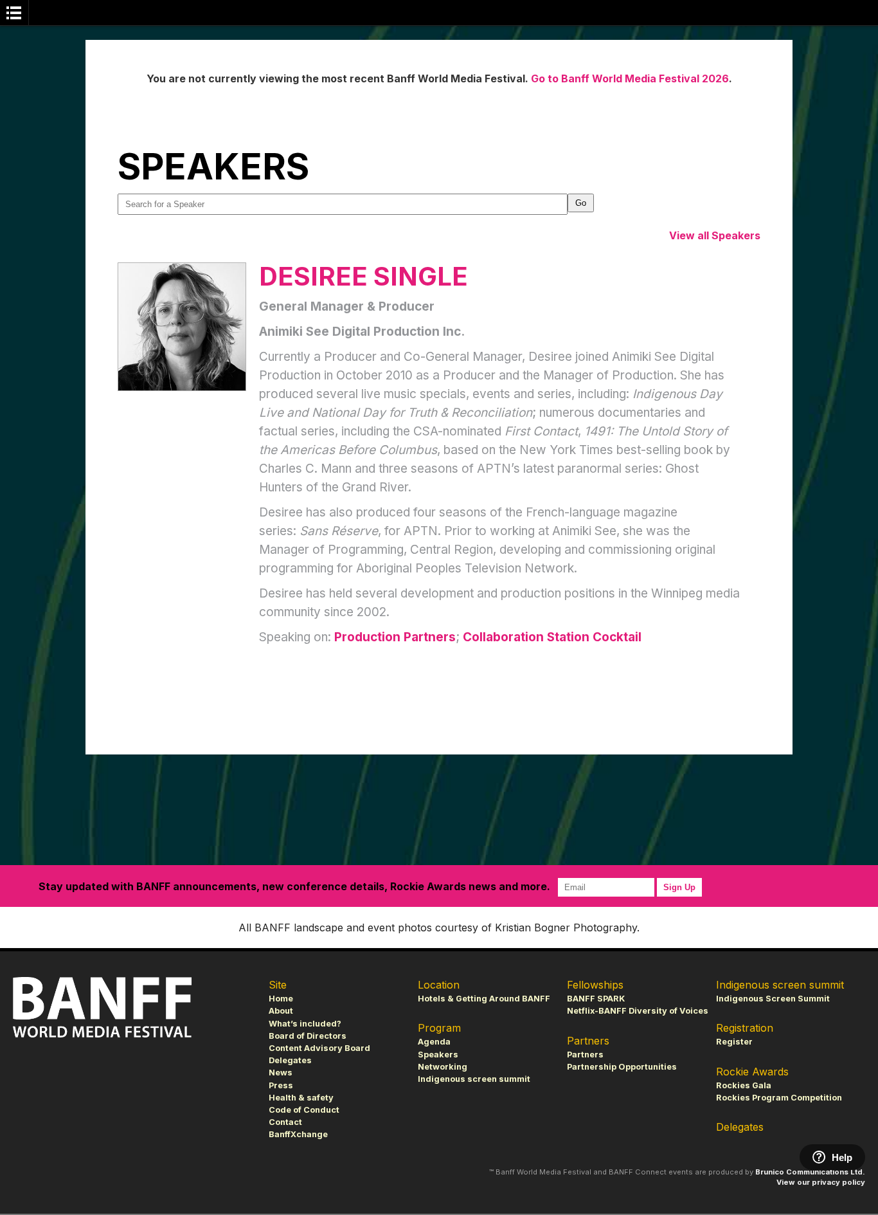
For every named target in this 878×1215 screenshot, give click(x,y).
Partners (585, 1054)
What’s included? (305, 1023)
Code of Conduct (304, 1110)
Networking (442, 1067)
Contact (285, 1122)
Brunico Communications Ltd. (810, 1171)
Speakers (438, 1054)
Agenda (434, 1041)
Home (281, 998)
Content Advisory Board (319, 1048)
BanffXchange (298, 1134)
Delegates (290, 1060)
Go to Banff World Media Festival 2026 (630, 78)
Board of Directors (307, 1036)
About (281, 1011)
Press (281, 1085)
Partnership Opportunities (622, 1067)
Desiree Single (363, 276)
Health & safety (301, 1097)
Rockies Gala (743, 1085)
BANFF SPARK (596, 998)
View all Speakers (714, 235)
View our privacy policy (820, 1182)
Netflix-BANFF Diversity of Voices (637, 1011)
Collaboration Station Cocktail (552, 637)
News (280, 1072)
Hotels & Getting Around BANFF (484, 998)
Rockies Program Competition (779, 1097)
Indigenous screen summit (474, 1079)
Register (734, 1041)
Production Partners (395, 637)
